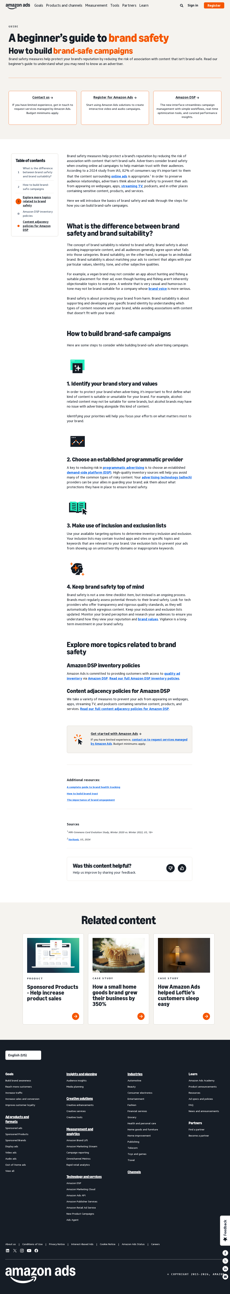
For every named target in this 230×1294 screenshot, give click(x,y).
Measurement (96, 5)
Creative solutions (79, 1098)
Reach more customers (18, 1086)
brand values (148, 619)
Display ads (11, 1146)
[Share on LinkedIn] (225, 1269)
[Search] (181, 6)
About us (10, 1244)
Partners (129, 5)
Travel (131, 1160)
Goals (38, 5)
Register (214, 5)
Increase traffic (13, 1092)
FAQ (191, 1104)
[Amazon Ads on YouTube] (29, 1251)
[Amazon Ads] (15, 5)
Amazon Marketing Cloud (80, 1189)
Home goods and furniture (143, 1129)
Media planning (75, 1086)
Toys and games (137, 1153)
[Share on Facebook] (225, 1253)
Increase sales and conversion (22, 1098)
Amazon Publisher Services (81, 1201)
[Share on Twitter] (225, 1261)
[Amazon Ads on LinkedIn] (7, 1251)
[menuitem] (23, 1147)
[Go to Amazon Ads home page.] (40, 1274)
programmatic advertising (123, 467)
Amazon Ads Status (133, 1244)
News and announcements (204, 1111)
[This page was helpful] (182, 869)
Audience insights (76, 1080)
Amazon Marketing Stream (81, 1146)
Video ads (11, 1152)
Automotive (134, 1080)
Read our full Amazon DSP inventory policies (144, 678)
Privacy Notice (57, 1244)
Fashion (132, 1104)
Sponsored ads (13, 1127)
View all (9, 1170)
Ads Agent (72, 1219)
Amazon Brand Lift (77, 1140)
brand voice (158, 289)
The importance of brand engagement (91, 799)
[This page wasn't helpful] (170, 869)
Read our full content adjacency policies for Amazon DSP (124, 709)
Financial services (137, 1111)
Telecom (133, 1147)
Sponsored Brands (15, 1140)
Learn (143, 5)
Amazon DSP (98, 678)
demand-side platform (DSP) (89, 472)
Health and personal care (142, 1123)
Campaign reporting (77, 1152)
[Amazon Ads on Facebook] (36, 1251)
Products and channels (64, 5)
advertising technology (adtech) (167, 477)
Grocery (132, 1117)
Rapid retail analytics (78, 1164)
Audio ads (11, 1158)
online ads (119, 176)
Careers (155, 1244)
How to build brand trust (82, 793)
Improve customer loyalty (20, 1104)
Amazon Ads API (76, 1195)
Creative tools (74, 1117)
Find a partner (196, 1129)
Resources (194, 1092)
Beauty (131, 1086)
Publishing (133, 1141)
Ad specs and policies (201, 1098)
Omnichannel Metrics (78, 1158)
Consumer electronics (140, 1092)
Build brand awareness (18, 1080)
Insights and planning (81, 1074)
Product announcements (203, 1086)
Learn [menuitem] (193, 1074)
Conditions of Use (32, 1244)
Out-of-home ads (15, 1164)
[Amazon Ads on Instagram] (22, 1251)
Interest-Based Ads (82, 1244)
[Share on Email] (225, 1277)
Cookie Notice (107, 1244)
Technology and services (84, 1176)
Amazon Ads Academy (201, 1080)
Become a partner (199, 1135)
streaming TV (132, 186)
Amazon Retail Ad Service (81, 1207)
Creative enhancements (80, 1104)
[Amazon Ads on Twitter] (15, 1251)
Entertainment (136, 1098)
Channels (134, 1172)
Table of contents (30, 160)
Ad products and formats (17, 1119)
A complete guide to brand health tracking (93, 786)
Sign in (193, 5)
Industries (135, 1074)
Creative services (76, 1111)
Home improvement (139, 1135)
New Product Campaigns (80, 1213)
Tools (114, 5)
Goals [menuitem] (9, 1074)
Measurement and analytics (79, 1131)
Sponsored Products (16, 1134)
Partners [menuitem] (195, 1123)
